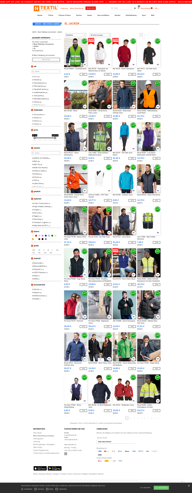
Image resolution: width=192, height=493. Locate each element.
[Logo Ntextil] (46, 8)
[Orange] (33, 239)
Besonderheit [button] (39, 285)
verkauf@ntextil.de (70, 439)
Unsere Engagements (41, 450)
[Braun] (39, 239)
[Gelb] (55, 236)
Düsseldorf (93, 474)
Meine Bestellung (76, 8)
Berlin (35, 474)
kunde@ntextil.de (70, 435)
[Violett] (43, 236)
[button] (135, 8)
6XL (51, 253)
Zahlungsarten (38, 439)
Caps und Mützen (103, 15)
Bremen (101, 474)
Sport (144, 15)
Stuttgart (85, 474)
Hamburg (42, 474)
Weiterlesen (101, 485)
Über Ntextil (37, 433)
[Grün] (52, 236)
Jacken (89, 15)
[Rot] (36, 236)
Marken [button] (37, 148)
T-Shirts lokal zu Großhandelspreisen (46, 453)
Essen (70, 474)
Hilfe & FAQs (37, 447)
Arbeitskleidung (131, 15)
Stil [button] (35, 66)
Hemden (117, 15)
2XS (33, 250)
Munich (49, 474)
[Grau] (46, 239)
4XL (39, 253)
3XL (33, 253)
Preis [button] (36, 130)
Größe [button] (36, 246)
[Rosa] (39, 236)
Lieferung (64, 8)
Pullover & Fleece (65, 15)
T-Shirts (50, 15)
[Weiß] (36, 239)
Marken (39, 15)
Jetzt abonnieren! (104, 442)
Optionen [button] (37, 199)
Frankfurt (63, 474)
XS (39, 250)
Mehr (153, 15)
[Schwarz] (43, 239)
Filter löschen (46, 59)
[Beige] (33, 236)
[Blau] (46, 236)
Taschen (79, 15)
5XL (45, 253)
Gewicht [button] (37, 191)
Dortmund (77, 474)
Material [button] (37, 258)
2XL (57, 250)
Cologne (56, 474)
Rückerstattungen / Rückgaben (44, 444)
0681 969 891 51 (70, 445)
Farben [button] (36, 231)
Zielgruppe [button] (38, 110)
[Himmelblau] (49, 236)
